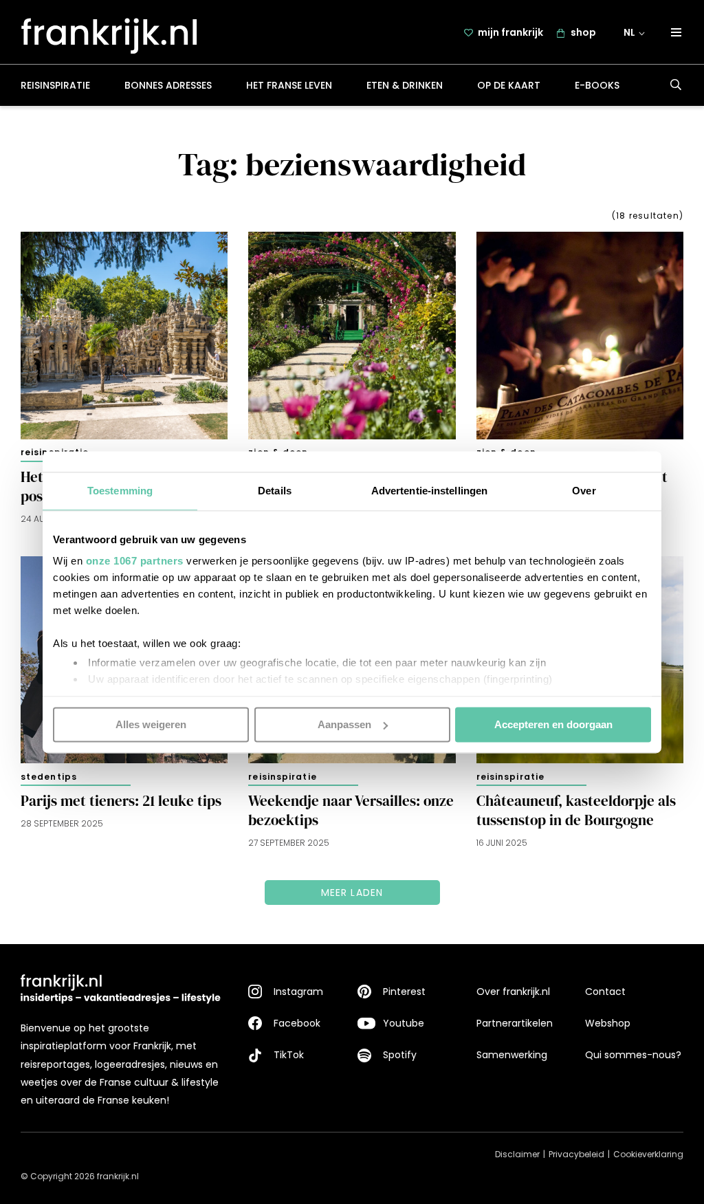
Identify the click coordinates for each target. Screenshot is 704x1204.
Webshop (607, 1023)
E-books (597, 85)
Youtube (403, 1023)
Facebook (297, 1023)
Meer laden (352, 892)
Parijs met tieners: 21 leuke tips (121, 801)
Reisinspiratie (55, 85)
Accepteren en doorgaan (553, 724)
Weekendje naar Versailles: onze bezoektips (351, 810)
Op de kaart (508, 85)
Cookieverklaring (648, 1154)
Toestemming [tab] (120, 490)
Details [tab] (275, 490)
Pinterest (404, 991)
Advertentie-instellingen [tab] (429, 490)
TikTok (289, 1055)
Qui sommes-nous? (633, 1055)
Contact (605, 991)
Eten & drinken (404, 85)
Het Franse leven (289, 85)
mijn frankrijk (510, 32)
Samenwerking (511, 1055)
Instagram (298, 991)
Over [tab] (583, 490)
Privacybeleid (576, 1154)
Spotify (400, 1055)
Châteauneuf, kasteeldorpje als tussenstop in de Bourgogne (576, 810)
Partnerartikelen (514, 1023)
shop (583, 32)
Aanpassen (344, 724)
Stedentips (49, 776)
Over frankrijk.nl (513, 991)
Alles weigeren (151, 724)
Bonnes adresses (168, 85)
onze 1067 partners (135, 561)
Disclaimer (517, 1154)
